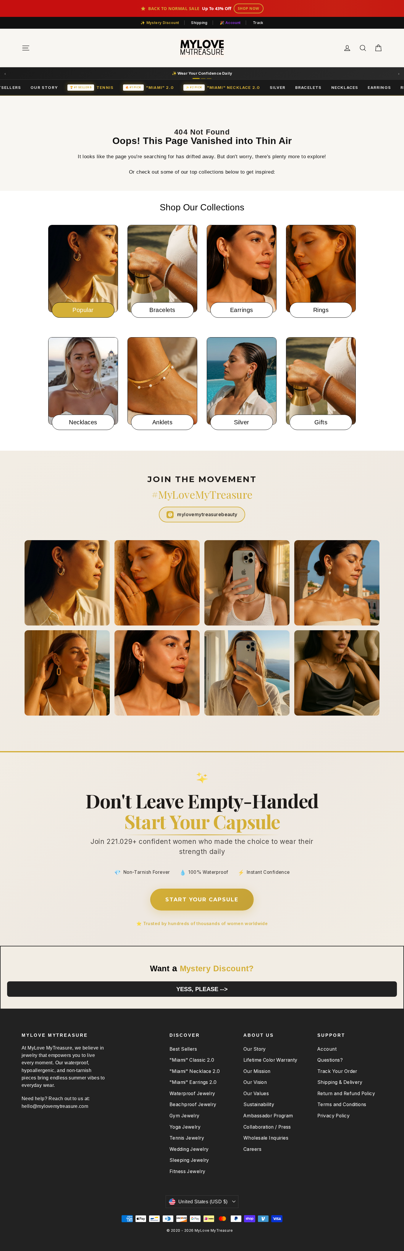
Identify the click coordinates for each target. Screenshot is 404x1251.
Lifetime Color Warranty (270, 1060)
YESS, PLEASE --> (202, 989)
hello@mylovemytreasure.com (55, 1106)
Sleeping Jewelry (189, 1160)
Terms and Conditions (341, 1104)
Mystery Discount (162, 22)
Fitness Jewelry (187, 1171)
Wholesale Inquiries (265, 1138)
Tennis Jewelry (186, 1138)
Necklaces (344, 87)
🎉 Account (230, 22)
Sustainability (258, 1104)
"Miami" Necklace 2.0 (194, 1071)
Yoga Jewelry (185, 1127)
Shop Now (248, 8)
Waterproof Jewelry (192, 1093)
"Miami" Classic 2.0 (191, 1060)
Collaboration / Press (267, 1127)
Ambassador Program (268, 1116)
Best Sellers (183, 1049)
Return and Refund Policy (346, 1093)
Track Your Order (337, 1071)
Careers (252, 1149)
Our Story (44, 87)
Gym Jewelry (184, 1116)
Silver (278, 87)
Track (258, 22)
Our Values (256, 1093)
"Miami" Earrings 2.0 (193, 1082)
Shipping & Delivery (339, 1082)
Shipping (199, 22)
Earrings (379, 87)
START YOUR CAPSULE (202, 899)
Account (327, 1049)
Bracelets (308, 87)
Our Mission (257, 1071)
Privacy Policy (333, 1116)
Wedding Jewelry (189, 1149)
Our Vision (255, 1082)
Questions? (330, 1060)
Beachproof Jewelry (192, 1104)
